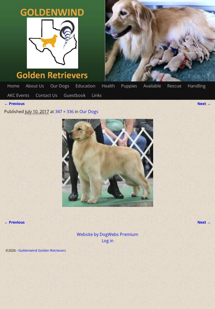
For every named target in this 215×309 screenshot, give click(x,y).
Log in (108, 241)
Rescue (174, 86)
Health (108, 86)
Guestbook (74, 95)
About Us (35, 86)
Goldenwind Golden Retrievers (42, 250)
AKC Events (18, 95)
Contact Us (46, 95)
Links (97, 95)
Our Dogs (59, 86)
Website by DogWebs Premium (107, 234)
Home (13, 86)
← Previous (14, 103)
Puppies (129, 86)
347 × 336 (64, 111)
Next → (204, 103)
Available (152, 86)
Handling (197, 86)
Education (85, 86)
